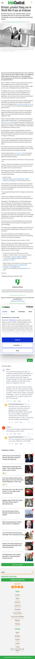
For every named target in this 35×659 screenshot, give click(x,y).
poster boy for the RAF (19, 153)
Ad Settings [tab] (21, 311)
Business (17, 636)
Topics (17, 598)
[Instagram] (19, 587)
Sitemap (17, 624)
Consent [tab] (4, 311)
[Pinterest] (22, 587)
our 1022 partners (12, 320)
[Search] (31, 3)
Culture (17, 643)
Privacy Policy (17, 613)
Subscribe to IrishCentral (17, 301)
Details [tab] (13, 311)
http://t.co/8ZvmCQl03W (19, 257)
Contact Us (17, 606)
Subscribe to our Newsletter (17, 580)
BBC (5, 273)
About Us (17, 602)
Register (17, 620)
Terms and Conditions (17, 616)
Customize (17, 345)
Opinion (17, 639)
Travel (17, 647)
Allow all (17, 339)
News (17, 632)
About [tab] (30, 311)
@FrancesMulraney (17, 22)
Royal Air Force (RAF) (7, 122)
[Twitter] (15, 587)
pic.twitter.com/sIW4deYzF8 (11, 267)
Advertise (18, 609)
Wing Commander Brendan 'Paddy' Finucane (16, 179)
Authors (17, 595)
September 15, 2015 (9, 260)
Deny (17, 350)
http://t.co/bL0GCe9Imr (20, 265)
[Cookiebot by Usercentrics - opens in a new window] (26, 307)
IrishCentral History (17, 287)
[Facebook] (12, 587)
